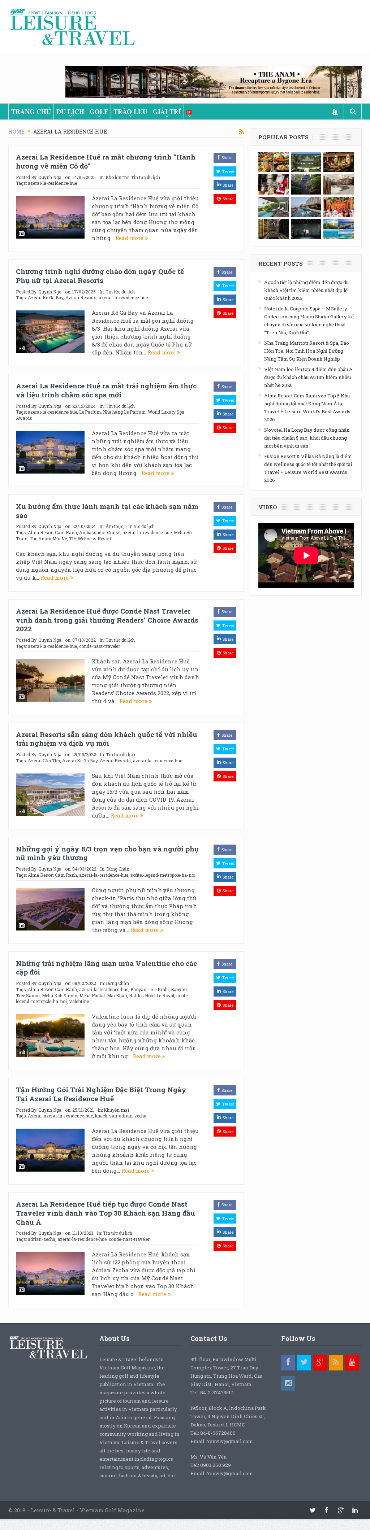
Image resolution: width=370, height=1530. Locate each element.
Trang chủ (31, 111)
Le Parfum (90, 412)
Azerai (35, 1116)
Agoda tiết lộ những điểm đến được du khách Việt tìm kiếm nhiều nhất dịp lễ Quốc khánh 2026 (306, 290)
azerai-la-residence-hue (52, 183)
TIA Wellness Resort (90, 538)
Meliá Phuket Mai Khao (103, 995)
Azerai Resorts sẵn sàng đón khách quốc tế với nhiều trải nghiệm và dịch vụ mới (106, 739)
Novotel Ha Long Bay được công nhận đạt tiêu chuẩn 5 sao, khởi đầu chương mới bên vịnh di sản (306, 438)
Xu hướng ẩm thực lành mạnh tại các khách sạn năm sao (107, 511)
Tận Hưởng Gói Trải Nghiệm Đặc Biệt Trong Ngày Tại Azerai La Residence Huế (101, 1094)
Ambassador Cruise (99, 532)
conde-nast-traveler (99, 646)
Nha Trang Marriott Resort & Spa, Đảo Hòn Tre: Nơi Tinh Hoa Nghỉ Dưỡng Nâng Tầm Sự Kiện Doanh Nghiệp (306, 351)
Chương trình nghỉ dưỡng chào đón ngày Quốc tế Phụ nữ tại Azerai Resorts (100, 276)
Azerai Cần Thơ (44, 760)
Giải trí (167, 111)
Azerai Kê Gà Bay (45, 297)
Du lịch (70, 111)
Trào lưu (130, 111)
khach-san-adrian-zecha (120, 1116)
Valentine (79, 1001)
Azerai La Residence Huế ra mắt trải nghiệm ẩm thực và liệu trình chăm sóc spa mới (106, 390)
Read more (130, 237)
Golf (99, 111)
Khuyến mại (116, 1110)
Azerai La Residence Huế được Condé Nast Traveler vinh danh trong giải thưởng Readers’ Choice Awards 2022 (107, 619)
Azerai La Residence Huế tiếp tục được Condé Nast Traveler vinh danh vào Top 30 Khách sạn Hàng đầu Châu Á (105, 1212)
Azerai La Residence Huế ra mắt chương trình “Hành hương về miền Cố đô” (105, 161)
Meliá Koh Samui (59, 995)
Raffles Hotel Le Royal (151, 995)
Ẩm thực (114, 526)
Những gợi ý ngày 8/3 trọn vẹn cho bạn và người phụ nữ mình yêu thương (107, 853)
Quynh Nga (49, 177)
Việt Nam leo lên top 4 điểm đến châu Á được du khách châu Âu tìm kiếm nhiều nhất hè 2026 (308, 377)
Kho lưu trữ (117, 177)
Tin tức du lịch (145, 177)
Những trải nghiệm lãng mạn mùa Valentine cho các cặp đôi (106, 968)
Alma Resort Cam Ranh (52, 532)
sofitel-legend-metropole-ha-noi (162, 875)
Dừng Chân (117, 869)
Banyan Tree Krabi (149, 989)
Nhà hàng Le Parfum (124, 412)
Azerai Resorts (80, 297)
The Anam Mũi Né (48, 538)
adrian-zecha (41, 1239)
